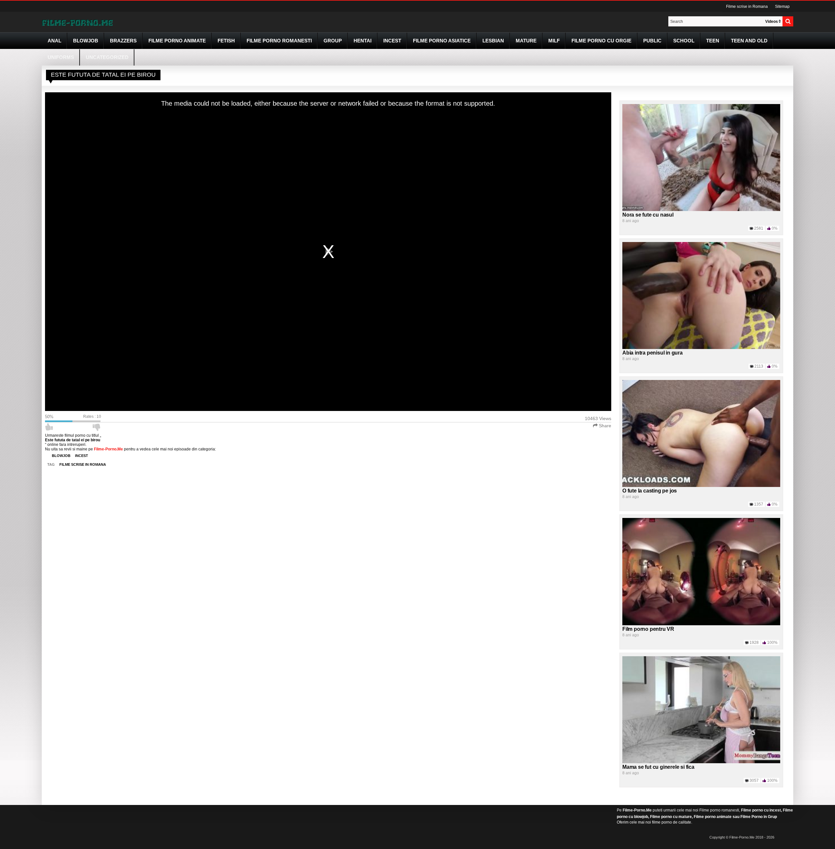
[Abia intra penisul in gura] (701, 295)
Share (604, 425)
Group (333, 40)
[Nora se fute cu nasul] (701, 157)
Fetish (226, 40)
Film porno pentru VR (648, 629)
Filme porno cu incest (761, 810)
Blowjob (85, 40)
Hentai (363, 40)
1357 (758, 504)
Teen (712, 40)
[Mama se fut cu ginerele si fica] (701, 709)
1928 (754, 642)
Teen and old (749, 40)
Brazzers (123, 40)
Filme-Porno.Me (637, 810)
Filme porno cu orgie (601, 40)
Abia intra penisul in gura (652, 353)
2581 (758, 228)
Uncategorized (107, 57)
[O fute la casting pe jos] (701, 433)
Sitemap (782, 6)
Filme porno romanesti (719, 810)
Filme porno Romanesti (279, 40)
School (683, 40)
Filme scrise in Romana (747, 6)
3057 (754, 780)
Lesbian (493, 40)
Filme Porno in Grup (758, 816)
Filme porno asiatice (442, 40)
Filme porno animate (177, 40)
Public (652, 40)
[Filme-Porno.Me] (77, 22)
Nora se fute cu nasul (648, 215)
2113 (758, 366)
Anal (54, 40)
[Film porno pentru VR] (701, 571)
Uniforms (61, 57)
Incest (392, 40)
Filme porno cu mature (671, 816)
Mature (526, 40)
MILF (554, 40)
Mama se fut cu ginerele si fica (658, 767)
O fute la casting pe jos (649, 490)
